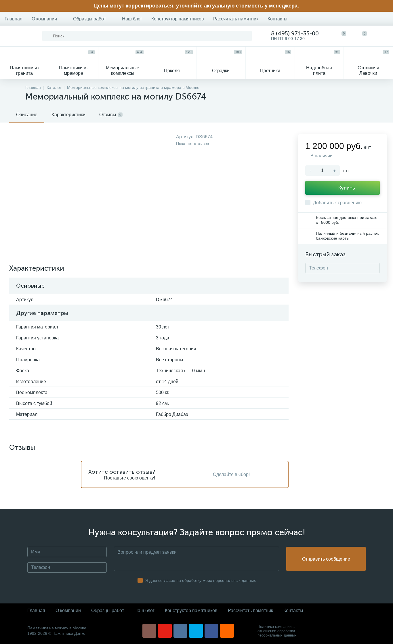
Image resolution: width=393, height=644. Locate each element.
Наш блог (132, 18)
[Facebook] (211, 631)
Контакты (277, 18)
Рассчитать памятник (235, 18)
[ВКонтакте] (180, 631)
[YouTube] (165, 631)
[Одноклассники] (227, 631)
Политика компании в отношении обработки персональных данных (277, 630)
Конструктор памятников (177, 18)
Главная (13, 18)
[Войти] (382, 36)
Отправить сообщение (326, 559)
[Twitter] (196, 631)
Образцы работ (89, 18)
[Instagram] (149, 631)
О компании (44, 18)
